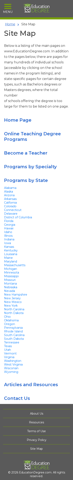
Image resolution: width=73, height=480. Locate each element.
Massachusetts (14, 265)
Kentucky (11, 250)
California (10, 202)
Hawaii (8, 228)
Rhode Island (13, 331)
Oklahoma (11, 320)
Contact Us (17, 398)
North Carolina (14, 309)
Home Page (17, 120)
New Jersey (12, 298)
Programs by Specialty (30, 166)
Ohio (7, 317)
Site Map (36, 449)
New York (11, 305)
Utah (7, 350)
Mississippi (11, 276)
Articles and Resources (31, 384)
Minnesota (11, 272)
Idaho (8, 232)
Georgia (9, 225)
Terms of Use (36, 431)
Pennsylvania (13, 328)
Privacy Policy (36, 440)
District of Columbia (18, 217)
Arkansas (10, 199)
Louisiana (10, 254)
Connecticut (12, 210)
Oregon (9, 324)
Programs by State (26, 180)
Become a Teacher (25, 153)
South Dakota (14, 339)
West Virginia (13, 364)
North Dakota (14, 313)
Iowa (7, 243)
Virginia (9, 357)
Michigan (10, 269)
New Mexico (13, 302)
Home (10, 24)
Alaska (8, 191)
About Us (36, 413)
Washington (12, 361)
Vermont (10, 353)
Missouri (10, 280)
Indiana (9, 239)
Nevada (9, 291)
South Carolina (14, 335)
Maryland (10, 261)
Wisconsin (11, 368)
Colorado (10, 206)
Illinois (8, 236)
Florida (8, 221)
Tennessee (11, 342)
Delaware (10, 213)
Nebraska (10, 287)
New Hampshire (15, 294)
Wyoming (11, 372)
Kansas (9, 247)
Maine (8, 258)
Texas (8, 346)
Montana (10, 283)
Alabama (10, 188)
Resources (36, 422)
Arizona (9, 195)
